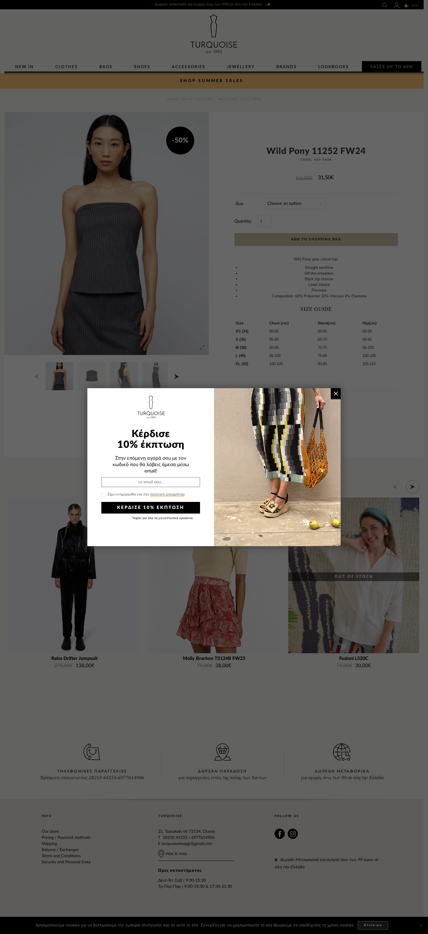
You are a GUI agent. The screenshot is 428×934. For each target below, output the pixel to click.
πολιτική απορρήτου (167, 494)
